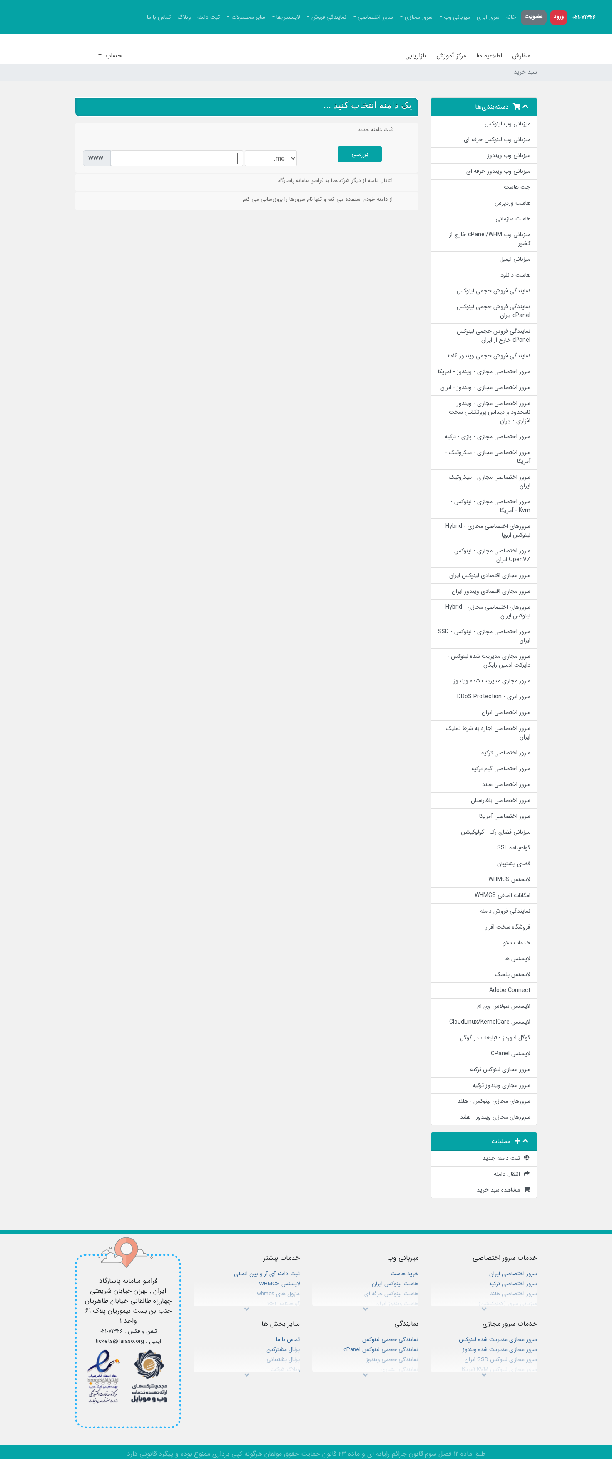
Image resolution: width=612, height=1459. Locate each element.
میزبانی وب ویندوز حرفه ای (498, 171)
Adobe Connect (509, 990)
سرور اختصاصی (375, 17)
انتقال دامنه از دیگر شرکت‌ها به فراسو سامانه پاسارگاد (335, 180)
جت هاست (517, 187)
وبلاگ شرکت (285, 1369)
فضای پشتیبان (513, 863)
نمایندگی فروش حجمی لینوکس (493, 290)
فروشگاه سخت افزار (507, 927)
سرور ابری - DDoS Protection (493, 696)
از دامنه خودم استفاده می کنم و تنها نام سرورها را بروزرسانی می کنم (318, 199)
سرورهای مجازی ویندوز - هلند (495, 1117)
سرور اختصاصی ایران (506, 712)
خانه (511, 17)
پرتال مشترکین (283, 1349)
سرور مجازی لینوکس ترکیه (500, 1069)
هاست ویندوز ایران (397, 1303)
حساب (112, 56)
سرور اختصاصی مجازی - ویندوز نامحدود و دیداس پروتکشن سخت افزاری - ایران (489, 412)
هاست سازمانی (512, 218)
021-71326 (584, 17)
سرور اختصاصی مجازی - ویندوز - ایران (485, 387)
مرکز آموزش (451, 56)
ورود (559, 16)
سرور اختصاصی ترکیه (505, 752)
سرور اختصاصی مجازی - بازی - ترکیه (487, 436)
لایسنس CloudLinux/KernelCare (489, 1022)
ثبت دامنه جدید (503, 1158)
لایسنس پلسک (512, 974)
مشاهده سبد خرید (500, 1189)
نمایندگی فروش (328, 17)
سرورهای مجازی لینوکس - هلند (494, 1101)
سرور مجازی (419, 17)
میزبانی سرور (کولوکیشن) (507, 1303)
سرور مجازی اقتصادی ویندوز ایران (491, 591)
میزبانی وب (457, 17)
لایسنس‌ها (288, 17)
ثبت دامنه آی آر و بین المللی (267, 1273)
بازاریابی (415, 56)
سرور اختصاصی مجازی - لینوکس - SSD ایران (484, 636)
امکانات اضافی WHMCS (502, 895)
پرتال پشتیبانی (283, 1359)
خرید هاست (404, 1273)
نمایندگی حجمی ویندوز (392, 1359)
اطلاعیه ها (489, 56)
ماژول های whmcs (278, 1293)
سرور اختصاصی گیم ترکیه (500, 768)
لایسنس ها (517, 958)
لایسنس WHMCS (509, 879)
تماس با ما (159, 17)
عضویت (534, 16)
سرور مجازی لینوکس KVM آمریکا (499, 1369)
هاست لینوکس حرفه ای (391, 1293)
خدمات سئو (516, 942)
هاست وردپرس (512, 202)
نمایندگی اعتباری (399, 1369)
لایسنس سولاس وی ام (503, 1006)
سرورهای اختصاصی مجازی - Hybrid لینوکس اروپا (487, 531)
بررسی (359, 154)
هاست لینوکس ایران (395, 1283)
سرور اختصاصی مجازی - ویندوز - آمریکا (484, 371)
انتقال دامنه (508, 1174)
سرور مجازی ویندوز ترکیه (501, 1085)
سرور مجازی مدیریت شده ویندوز (491, 680)
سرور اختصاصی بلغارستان (500, 800)
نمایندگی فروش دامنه (505, 911)
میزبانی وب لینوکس (507, 123)
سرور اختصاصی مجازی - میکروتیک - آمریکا (487, 457)
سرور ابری (488, 17)
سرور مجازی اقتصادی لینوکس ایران (489, 575)
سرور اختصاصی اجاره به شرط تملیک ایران (488, 733)
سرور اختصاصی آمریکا (504, 816)
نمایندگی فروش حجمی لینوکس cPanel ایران (493, 311)
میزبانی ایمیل (515, 259)
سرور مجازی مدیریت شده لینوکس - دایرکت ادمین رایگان (488, 661)
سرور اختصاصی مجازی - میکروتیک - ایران (487, 481)
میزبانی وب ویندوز (508, 155)
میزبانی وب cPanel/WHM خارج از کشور (489, 239)
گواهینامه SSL (513, 847)
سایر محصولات (248, 17)
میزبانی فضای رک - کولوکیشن (495, 832)
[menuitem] (584, 17)
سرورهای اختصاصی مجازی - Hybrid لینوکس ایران (487, 611)
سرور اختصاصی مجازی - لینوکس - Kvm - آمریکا (490, 506)
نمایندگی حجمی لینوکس (390, 1339)
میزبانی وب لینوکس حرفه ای (497, 139)
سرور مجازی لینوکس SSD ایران (501, 1359)
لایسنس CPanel (510, 1053)
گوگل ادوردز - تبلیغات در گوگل (495, 1037)
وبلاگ (184, 17)
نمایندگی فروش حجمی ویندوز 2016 (489, 355)
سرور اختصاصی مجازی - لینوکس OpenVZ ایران (492, 555)
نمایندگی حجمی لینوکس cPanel (380, 1349)
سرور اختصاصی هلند (506, 784)
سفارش (521, 56)
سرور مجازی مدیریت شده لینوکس (498, 1339)
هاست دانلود (515, 275)
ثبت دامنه (208, 17)
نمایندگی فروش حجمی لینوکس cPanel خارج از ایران (493, 336)
